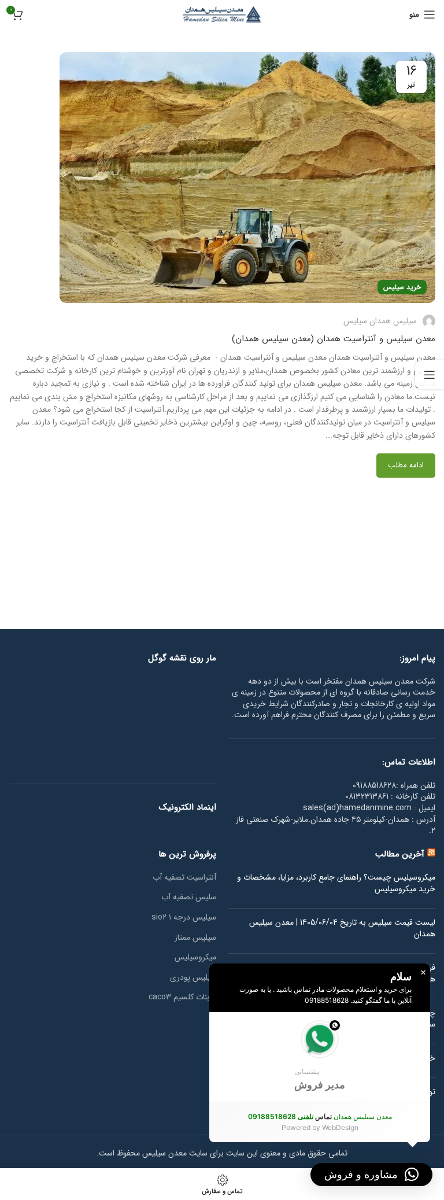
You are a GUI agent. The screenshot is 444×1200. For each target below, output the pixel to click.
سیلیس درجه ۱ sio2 (183, 918)
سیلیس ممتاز (195, 938)
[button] (319, 1057)
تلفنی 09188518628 (280, 1116)
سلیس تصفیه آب (188, 897)
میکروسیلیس (195, 957)
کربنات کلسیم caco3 (182, 997)
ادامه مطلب (406, 465)
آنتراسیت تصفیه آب (184, 878)
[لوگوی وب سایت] (222, 14)
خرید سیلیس (402, 287)
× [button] (423, 973)
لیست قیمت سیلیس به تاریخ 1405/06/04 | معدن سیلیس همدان (342, 928)
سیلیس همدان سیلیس (380, 321)
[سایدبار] (429, 374)
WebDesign (340, 1127)
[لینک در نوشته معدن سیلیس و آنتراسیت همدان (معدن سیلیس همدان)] (247, 177)
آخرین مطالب (399, 854)
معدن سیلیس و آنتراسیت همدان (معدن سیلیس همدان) (333, 339)
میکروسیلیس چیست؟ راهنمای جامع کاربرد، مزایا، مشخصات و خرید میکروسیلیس (336, 883)
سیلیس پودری (193, 978)
